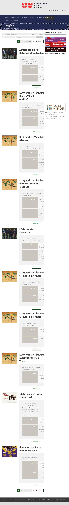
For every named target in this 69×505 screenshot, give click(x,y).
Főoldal (6, 17)
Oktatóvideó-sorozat (11, 21)
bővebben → (36, 87)
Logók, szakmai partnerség (20, 499)
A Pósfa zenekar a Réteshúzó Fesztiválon (31, 51)
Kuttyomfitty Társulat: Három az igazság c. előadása (31, 183)
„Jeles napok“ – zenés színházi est (31, 395)
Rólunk (13, 17)
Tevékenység (40, 17)
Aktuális (20, 17)
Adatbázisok (49, 17)
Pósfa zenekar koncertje (27, 231)
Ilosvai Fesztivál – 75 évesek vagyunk (30, 449)
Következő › (27, 41)
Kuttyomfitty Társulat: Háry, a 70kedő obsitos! (31, 96)
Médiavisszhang (29, 17)
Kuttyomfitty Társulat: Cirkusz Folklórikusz (31, 274)
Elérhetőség (31, 499)
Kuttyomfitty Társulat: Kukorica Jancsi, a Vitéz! (31, 358)
